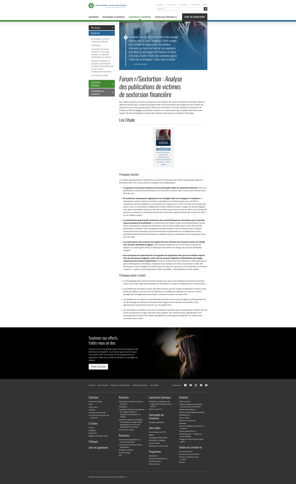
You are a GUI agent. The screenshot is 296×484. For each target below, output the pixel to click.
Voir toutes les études (99, 75)
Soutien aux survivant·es (190, 447)
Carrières (92, 410)
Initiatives (183, 397)
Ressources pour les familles (189, 454)
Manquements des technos (158, 446)
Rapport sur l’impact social (98, 436)
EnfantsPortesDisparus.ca (158, 458)
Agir (120, 455)
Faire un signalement (98, 447)
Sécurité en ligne (125, 453)
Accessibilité (154, 385)
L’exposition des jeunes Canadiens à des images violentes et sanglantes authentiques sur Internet (101, 53)
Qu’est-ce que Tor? (155, 409)
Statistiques (96, 45)
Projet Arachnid (184, 402)
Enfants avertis (154, 464)
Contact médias (154, 443)
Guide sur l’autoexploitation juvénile (191, 412)
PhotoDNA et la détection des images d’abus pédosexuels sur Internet (160, 404)
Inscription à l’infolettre (157, 440)
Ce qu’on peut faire (185, 451)
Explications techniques (96, 84)
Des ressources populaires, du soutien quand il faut (129, 441)
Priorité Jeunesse (155, 461)
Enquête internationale (187, 409)
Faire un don (171, 5)
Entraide (182, 462)
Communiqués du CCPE (157, 432)
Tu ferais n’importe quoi (97, 413)
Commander (183, 5)
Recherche (95, 33)
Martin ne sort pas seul (187, 420)
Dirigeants (92, 430)
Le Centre (160, 5)
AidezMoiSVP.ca (184, 415)
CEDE (90, 404)
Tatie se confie (184, 418)
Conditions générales (156, 422)
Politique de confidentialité (120, 385)
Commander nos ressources (97, 92)
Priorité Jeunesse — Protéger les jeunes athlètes (190, 435)
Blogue (151, 435)
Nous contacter (103, 385)
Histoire (91, 428)
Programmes (155, 451)
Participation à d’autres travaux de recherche (100, 40)
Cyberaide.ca (153, 456)
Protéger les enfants (126, 450)
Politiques (93, 441)
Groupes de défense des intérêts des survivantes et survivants (190, 405)
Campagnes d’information (158, 438)
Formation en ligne (95, 402)
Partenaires (93, 433)
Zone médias (195, 5)
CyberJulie (182, 423)
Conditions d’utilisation (140, 385)
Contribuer (94, 397)
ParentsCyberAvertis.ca (187, 431)
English (205, 5)
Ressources (95, 27)
